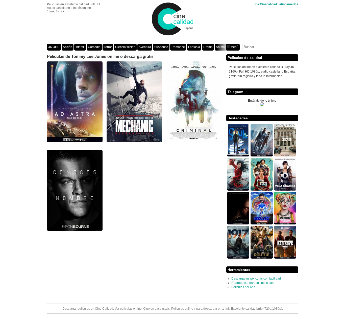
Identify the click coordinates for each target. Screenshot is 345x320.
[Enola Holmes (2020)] (262, 189)
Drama (208, 47)
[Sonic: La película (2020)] (262, 223)
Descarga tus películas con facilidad (256, 278)
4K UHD (54, 47)
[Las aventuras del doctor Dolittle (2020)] (262, 257)
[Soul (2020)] (238, 155)
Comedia (94, 47)
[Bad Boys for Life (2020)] (285, 257)
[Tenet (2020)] (262, 155)
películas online (131, 308)
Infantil (80, 47)
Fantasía (194, 47)
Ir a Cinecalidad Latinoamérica (276, 4)
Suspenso (161, 47)
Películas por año (243, 287)
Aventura (145, 47)
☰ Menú (232, 47)
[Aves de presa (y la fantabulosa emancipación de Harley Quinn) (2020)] (285, 223)
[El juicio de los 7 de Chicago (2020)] (285, 155)
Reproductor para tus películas (252, 283)
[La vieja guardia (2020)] (285, 189)
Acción (67, 47)
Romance (178, 47)
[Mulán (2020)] (238, 189)
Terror (108, 47)
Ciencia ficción (125, 47)
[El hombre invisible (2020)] (238, 223)
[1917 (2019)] (238, 257)
